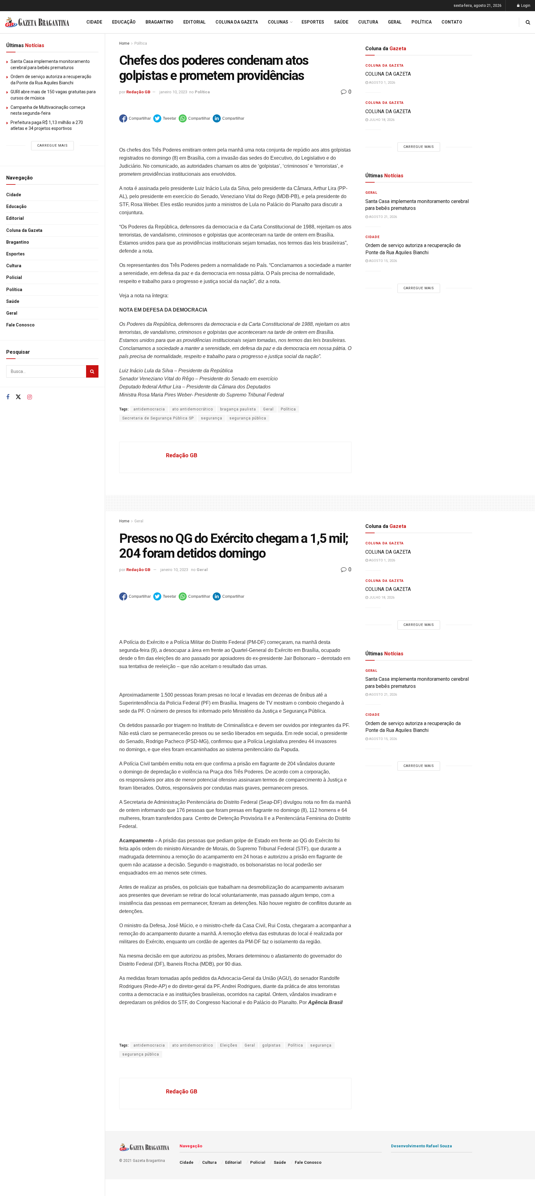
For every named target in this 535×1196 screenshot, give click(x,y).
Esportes (15, 253)
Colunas (278, 22)
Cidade (13, 194)
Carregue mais (52, 146)
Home (124, 43)
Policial (14, 277)
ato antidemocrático (192, 409)
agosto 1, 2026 (381, 83)
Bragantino (17, 242)
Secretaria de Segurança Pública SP (158, 418)
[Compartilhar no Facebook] (135, 118)
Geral (11, 313)
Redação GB (138, 92)
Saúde (12, 301)
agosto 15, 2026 (382, 261)
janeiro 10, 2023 (173, 92)
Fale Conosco (20, 324)
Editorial (15, 218)
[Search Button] (92, 371)
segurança (211, 418)
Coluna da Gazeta (24, 230)
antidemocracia (149, 409)
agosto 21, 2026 (382, 217)
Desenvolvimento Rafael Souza (421, 1146)
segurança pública (247, 418)
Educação (16, 206)
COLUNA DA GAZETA (388, 74)
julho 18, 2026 (381, 120)
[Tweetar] (164, 118)
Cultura (13, 265)
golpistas (271, 1045)
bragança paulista (238, 409)
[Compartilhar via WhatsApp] (194, 118)
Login (525, 5)
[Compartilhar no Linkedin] (228, 118)
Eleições (228, 1045)
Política (14, 289)
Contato (451, 22)
